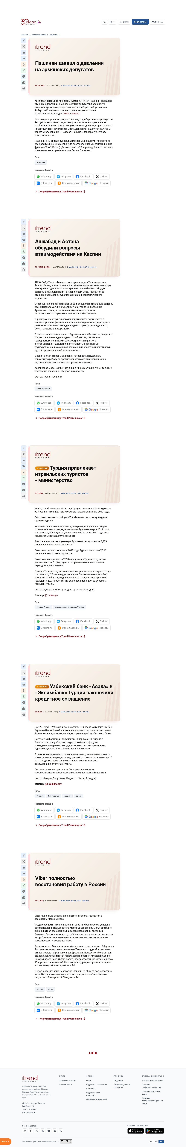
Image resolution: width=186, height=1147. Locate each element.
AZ (156, 1141)
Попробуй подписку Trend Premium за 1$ (61, 191)
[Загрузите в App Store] (135, 1131)
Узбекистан (53, 796)
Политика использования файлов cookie (152, 1100)
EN (151, 1141)
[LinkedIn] (54, 1130)
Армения (41, 162)
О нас (88, 1080)
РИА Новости (71, 113)
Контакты (90, 1089)
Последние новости (67, 1080)
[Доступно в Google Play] (154, 1131)
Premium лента (65, 1085)
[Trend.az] (31, 22)
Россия (40, 989)
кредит (67, 796)
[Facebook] (30, 1130)
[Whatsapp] (24, 1130)
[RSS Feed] (60, 1130)
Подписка (118, 1080)
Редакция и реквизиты (96, 1085)
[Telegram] (48, 1130)
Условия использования (153, 1080)
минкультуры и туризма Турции (69, 607)
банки (78, 796)
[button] (23, 40)
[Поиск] (104, 22)
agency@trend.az (29, 1112)
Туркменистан (43, 389)
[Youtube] (42, 1130)
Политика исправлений (96, 1099)
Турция (40, 796)
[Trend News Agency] (29, 1078)
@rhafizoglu (51, 595)
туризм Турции (43, 607)
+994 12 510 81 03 (29, 1109)
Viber (50, 989)
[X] (36, 1130)
